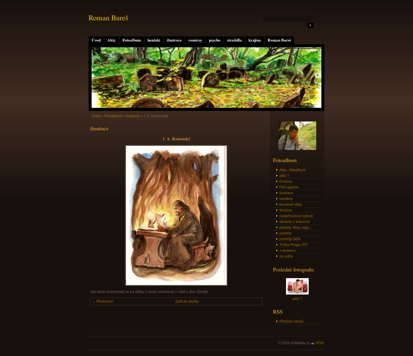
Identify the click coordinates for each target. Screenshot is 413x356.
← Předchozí (102, 301)
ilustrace (174, 40)
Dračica (285, 181)
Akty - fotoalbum (292, 170)
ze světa (286, 256)
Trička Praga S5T (293, 245)
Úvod (96, 40)
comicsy (195, 40)
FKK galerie (289, 187)
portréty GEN (290, 239)
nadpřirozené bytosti (296, 216)
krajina (255, 40)
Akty (111, 40)
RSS (320, 343)
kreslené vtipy (290, 204)
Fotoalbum (131, 40)
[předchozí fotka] (100, 215)
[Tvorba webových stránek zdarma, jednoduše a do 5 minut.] (313, 343)
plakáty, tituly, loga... (295, 227)
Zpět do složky (187, 301)
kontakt (154, 40)
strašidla (234, 40)
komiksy (286, 199)
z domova (287, 250)
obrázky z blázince (294, 222)
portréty (285, 233)
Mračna (285, 210)
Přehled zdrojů (291, 321)
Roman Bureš (279, 40)
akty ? (284, 176)
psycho (214, 40)
